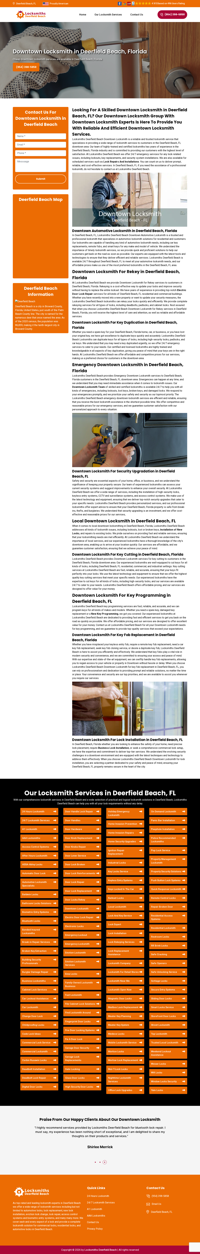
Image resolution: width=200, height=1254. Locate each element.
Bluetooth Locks (31, 921)
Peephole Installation (163, 829)
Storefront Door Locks (163, 1016)
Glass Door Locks (75, 1077)
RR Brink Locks (159, 945)
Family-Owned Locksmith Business (79, 984)
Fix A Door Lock (73, 1039)
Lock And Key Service (120, 915)
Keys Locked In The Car (121, 889)
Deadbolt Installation (33, 1069)
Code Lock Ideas (31, 1033)
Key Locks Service (118, 871)
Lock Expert (114, 924)
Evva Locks (71, 974)
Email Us (156, 1203)
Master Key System (118, 1025)
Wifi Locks (156, 1072)
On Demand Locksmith (163, 811)
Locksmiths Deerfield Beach (101, 1249)
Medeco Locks (116, 1033)
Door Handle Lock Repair (79, 811)
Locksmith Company (119, 963)
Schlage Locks (159, 981)
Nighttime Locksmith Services (119, 1079)
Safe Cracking (159, 954)
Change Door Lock (32, 1016)
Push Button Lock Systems (165, 880)
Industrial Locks (117, 862)
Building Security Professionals (31, 961)
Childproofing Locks (33, 1025)
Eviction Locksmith (75, 952)
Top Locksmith (159, 1033)
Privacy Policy (95, 1228)
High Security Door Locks (79, 1086)
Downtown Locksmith (77, 908)
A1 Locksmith (29, 829)
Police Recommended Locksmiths (163, 840)
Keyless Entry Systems (120, 880)
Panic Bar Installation (163, 820)
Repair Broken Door (162, 906)
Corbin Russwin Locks (34, 1060)
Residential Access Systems (161, 917)
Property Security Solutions (166, 871)
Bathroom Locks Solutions (36, 903)
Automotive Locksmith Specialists (34, 884)
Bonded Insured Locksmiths (31, 931)
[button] (95, 1162)
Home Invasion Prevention (122, 823)
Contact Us (136, 14)
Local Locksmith (117, 906)
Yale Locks (157, 1090)
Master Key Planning (119, 1016)
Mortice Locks (116, 1051)
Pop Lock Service (160, 850)
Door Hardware (73, 829)
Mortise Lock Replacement (123, 1060)
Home (82, 14)
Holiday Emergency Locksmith (118, 813)
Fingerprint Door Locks (77, 1021)
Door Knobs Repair (75, 846)
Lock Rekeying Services (121, 942)
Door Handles (72, 820)
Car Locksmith (30, 1007)
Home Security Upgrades (122, 841)
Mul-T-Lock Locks (118, 1069)
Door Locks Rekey (75, 899)
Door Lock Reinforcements (80, 873)
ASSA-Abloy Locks (32, 864)
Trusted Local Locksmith (164, 1042)
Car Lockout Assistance (35, 998)
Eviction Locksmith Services (75, 963)
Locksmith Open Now (120, 989)
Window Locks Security (164, 1081)
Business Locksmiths (34, 981)
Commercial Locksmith (35, 1051)
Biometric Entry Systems (35, 912)
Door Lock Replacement (78, 891)
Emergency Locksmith (77, 944)
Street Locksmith (160, 1025)
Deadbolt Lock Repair (34, 1077)
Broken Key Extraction (34, 951)
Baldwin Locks (30, 894)
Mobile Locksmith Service (122, 1042)
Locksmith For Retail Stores (123, 972)
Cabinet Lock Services (34, 989)
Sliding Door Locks (161, 998)
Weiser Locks (158, 1063)
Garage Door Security (77, 1048)
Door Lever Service (75, 855)
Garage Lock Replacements (73, 1058)
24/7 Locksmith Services (36, 820)
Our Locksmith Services (108, 14)
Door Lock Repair (74, 882)
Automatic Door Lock (33, 873)
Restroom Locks (160, 936)
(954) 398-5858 (175, 14)
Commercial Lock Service (36, 1042)
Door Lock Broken (75, 864)
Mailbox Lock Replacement (123, 1007)
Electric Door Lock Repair (79, 917)
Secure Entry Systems (163, 989)
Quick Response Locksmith (166, 889)
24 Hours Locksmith (33, 811)
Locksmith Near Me (119, 981)
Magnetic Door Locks (120, 998)
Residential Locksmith (163, 928)
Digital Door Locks (32, 1086)
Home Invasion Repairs (121, 832)
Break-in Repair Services (36, 942)
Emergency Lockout (76, 935)
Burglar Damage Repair (35, 972)
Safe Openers (159, 963)
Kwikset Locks (116, 898)
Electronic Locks (74, 926)
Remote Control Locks (163, 898)
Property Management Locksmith (163, 861)
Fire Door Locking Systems (80, 1030)
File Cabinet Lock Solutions (80, 1003)
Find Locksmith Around (78, 1012)
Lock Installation (117, 933)
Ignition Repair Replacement (116, 852)
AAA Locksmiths (31, 838)
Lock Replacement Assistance (118, 953)
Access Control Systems (35, 846)
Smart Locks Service (162, 1007)
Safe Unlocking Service (164, 972)
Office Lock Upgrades (120, 1090)
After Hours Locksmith (34, 855)
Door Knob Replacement (78, 838)
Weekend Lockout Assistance (161, 1053)
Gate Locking (72, 1069)
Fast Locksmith (73, 995)
